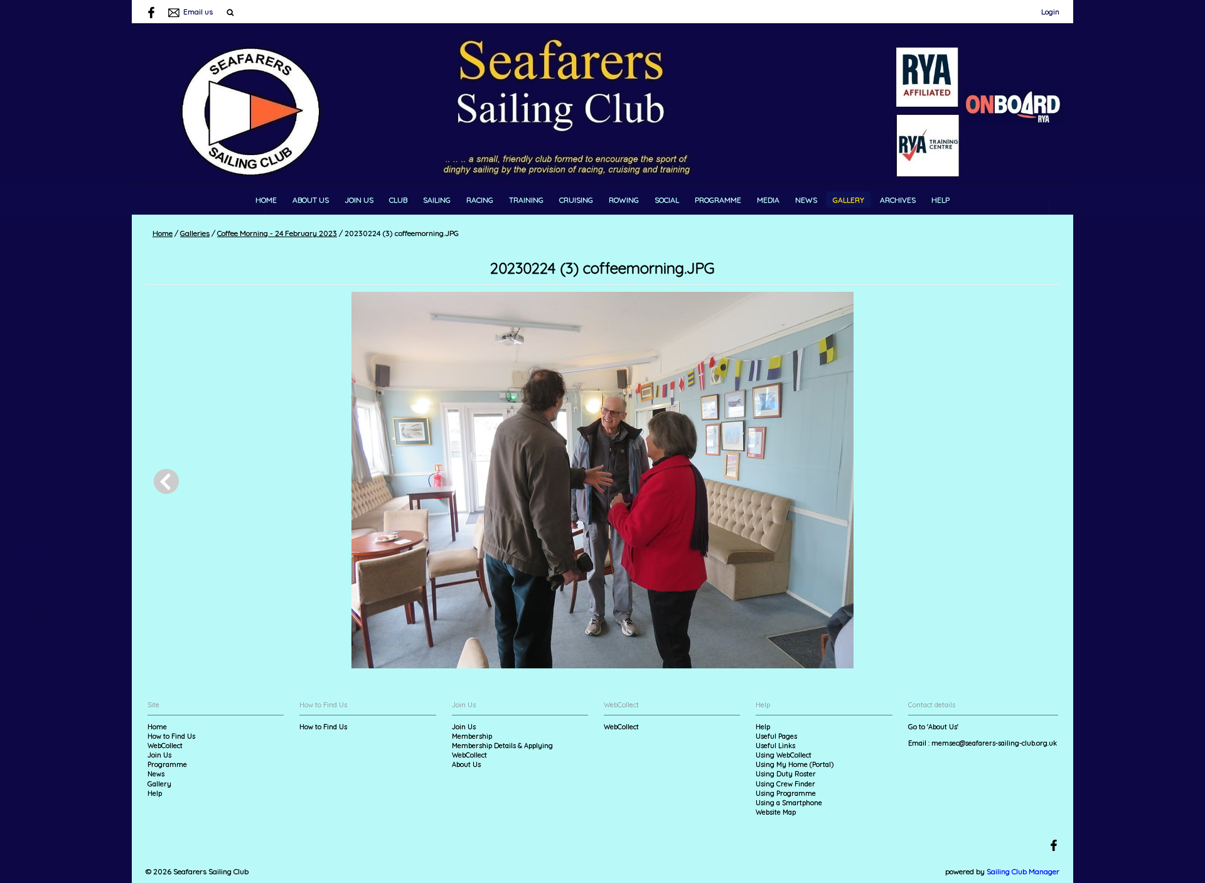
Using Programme (786, 793)
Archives (898, 200)
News (806, 200)
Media (768, 200)
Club (398, 200)
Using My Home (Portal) (794, 764)
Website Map (776, 812)
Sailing (437, 200)
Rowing (624, 200)
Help (940, 200)
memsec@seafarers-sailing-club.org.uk (994, 743)
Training (526, 200)
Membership (472, 736)
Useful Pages (776, 736)
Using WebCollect (783, 755)
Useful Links (775, 745)
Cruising (576, 200)
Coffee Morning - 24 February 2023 (277, 233)
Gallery (848, 200)
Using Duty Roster (786, 773)
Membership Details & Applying (502, 745)
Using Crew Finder (785, 783)
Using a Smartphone (789, 802)
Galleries (195, 233)
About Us (310, 200)
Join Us (359, 200)
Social (667, 200)
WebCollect (165, 745)
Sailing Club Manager (1023, 871)
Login (1050, 11)
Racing (479, 200)
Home (266, 200)
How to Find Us (171, 736)
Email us (198, 11)
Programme (718, 200)
